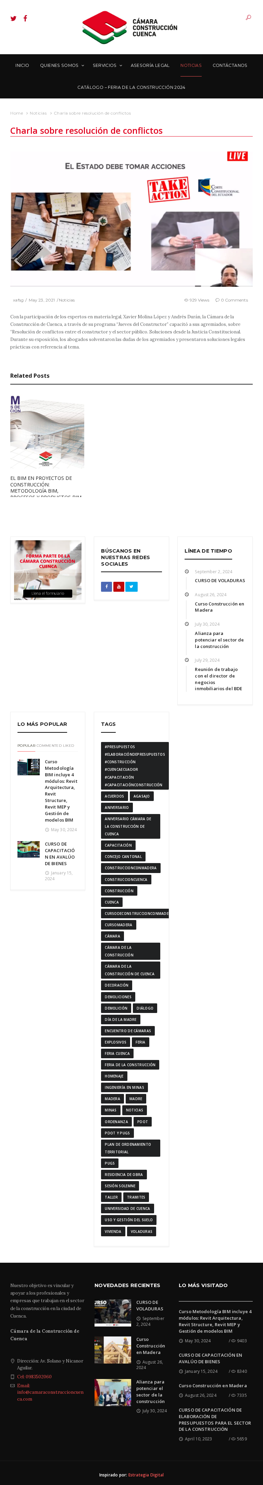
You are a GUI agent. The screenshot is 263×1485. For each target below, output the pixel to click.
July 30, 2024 (207, 624)
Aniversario (117, 807)
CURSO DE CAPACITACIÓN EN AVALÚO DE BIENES (60, 854)
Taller (111, 1197)
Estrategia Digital (146, 1475)
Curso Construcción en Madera (150, 1345)
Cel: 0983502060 (34, 1377)
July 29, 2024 (207, 660)
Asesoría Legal (150, 65)
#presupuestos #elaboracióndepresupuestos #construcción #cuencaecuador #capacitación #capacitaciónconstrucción (135, 765)
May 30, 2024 (64, 830)
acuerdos (114, 796)
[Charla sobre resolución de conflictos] (131, 218)
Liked (68, 745)
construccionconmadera (130, 867)
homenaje (114, 1076)
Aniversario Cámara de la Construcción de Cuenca (128, 826)
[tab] (26, 747)
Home (16, 113)
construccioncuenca (126, 879)
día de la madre (121, 1019)
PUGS (110, 1163)
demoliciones (118, 996)
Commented (49, 745)
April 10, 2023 (198, 1439)
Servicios (105, 65)
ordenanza (116, 1121)
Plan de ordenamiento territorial (128, 1148)
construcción (119, 890)
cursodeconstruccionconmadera (139, 913)
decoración (116, 985)
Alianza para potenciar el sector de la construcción (219, 639)
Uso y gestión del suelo (129, 1219)
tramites (136, 1197)
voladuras (142, 1231)
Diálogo (145, 1008)
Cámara (112, 936)
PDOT (142, 1121)
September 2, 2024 (213, 572)
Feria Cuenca (117, 1053)
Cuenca (112, 902)
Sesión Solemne (120, 1185)
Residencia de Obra (124, 1174)
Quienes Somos (59, 65)
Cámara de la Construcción (119, 951)
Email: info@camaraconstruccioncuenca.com (50, 1392)
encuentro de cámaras (128, 1030)
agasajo (142, 796)
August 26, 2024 (210, 595)
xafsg (18, 300)
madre (135, 1098)
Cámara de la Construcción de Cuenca (129, 970)
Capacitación (118, 845)
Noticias (191, 65)
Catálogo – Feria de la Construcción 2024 (131, 87)
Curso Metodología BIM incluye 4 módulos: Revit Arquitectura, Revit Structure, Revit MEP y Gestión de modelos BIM (215, 1321)
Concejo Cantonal (123, 856)
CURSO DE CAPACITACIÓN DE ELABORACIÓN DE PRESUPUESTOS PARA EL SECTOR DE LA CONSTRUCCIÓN (215, 1420)
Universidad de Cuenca (127, 1208)
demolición (116, 1008)
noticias (134, 1110)
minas (111, 1110)
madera (112, 1098)
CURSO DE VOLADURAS (220, 580)
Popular (26, 745)
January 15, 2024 (201, 1371)
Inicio (22, 65)
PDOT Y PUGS (117, 1133)
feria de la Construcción (130, 1064)
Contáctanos (230, 65)
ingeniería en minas (124, 1087)
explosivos (115, 1042)
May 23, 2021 (42, 300)
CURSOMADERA (118, 924)
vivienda (113, 1231)
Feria (141, 1042)
